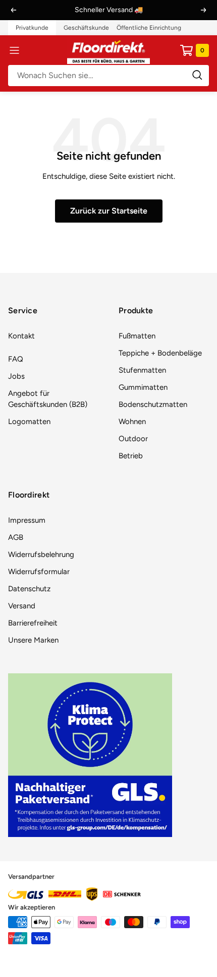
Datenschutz (29, 588)
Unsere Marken (33, 640)
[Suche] (108, 75)
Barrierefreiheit (33, 622)
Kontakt (21, 335)
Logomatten (29, 421)
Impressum (26, 520)
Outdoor (133, 438)
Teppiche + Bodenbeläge (160, 353)
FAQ (15, 359)
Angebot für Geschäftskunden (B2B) (47, 399)
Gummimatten (143, 387)
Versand (21, 605)
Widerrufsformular (39, 571)
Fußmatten (137, 335)
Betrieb (131, 455)
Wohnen (132, 421)
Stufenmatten (142, 370)
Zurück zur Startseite (108, 211)
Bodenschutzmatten (153, 404)
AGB (15, 537)
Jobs (16, 376)
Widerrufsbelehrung (41, 554)
